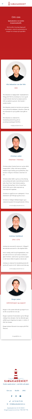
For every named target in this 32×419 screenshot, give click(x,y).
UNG (23, 390)
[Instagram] (16, 396)
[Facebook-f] (11, 396)
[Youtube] (20, 396)
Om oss (9, 390)
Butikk (17, 390)
